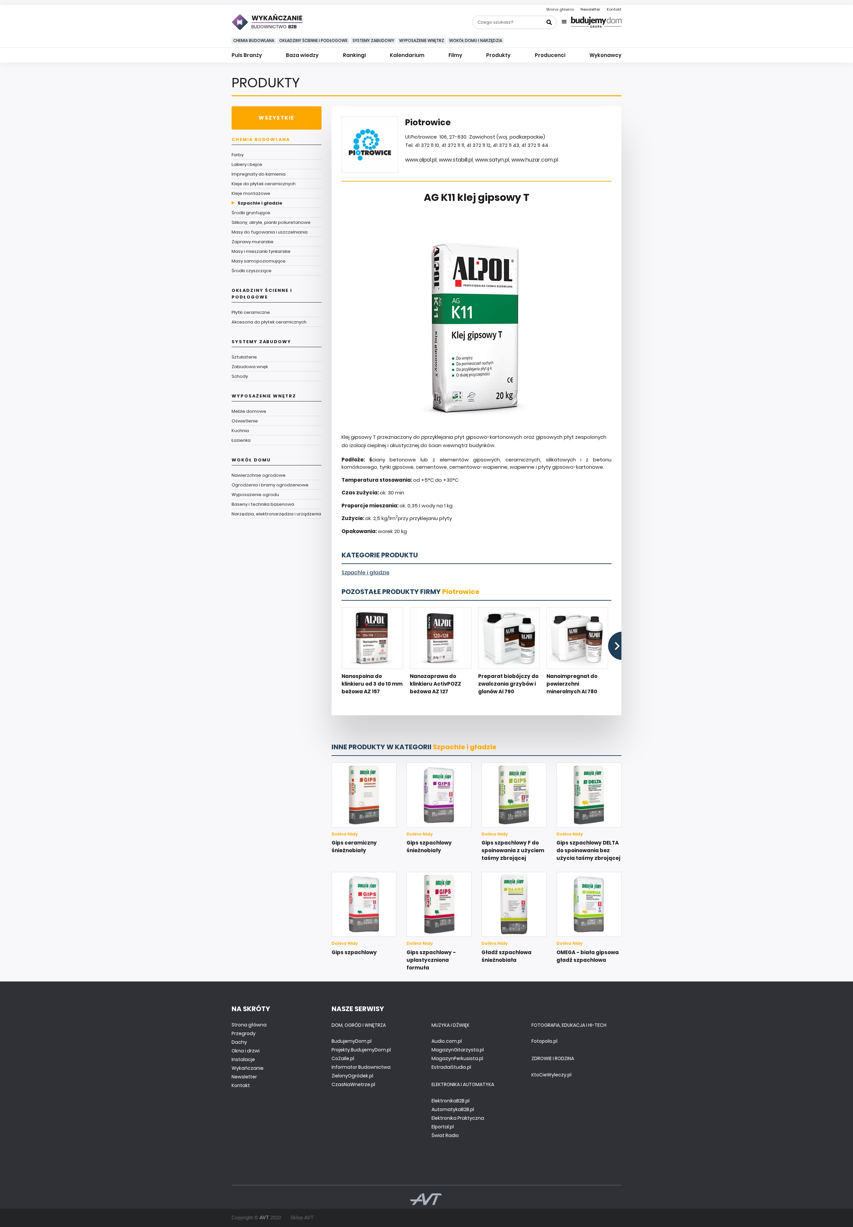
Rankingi (354, 55)
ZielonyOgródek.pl (352, 1075)
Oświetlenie (245, 421)
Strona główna (560, 9)
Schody (240, 376)
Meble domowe (249, 411)
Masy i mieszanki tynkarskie (261, 251)
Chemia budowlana (253, 40)
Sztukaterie (244, 357)
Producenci (550, 55)
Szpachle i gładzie (260, 203)
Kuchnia (240, 430)
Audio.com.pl (446, 1041)
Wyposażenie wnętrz (421, 40)
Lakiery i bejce (247, 164)
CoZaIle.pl (343, 1058)
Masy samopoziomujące (259, 261)
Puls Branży (247, 55)
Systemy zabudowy (373, 40)
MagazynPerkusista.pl (457, 1058)
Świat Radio (445, 1135)
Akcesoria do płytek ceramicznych (269, 322)
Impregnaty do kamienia (259, 174)
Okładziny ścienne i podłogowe (313, 40)
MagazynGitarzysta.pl (457, 1049)
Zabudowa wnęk (250, 366)
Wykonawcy (605, 55)
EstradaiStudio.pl (451, 1067)
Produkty (498, 55)
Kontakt (614, 9)
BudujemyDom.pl (352, 1041)
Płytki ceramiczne (251, 312)
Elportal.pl (442, 1126)
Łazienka (241, 440)
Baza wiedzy (302, 55)
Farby (238, 155)
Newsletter (590, 9)
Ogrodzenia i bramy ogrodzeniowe (270, 485)
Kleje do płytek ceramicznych (264, 184)
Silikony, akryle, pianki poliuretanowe (271, 222)
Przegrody (244, 1033)
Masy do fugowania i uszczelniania (270, 232)
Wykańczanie (248, 1068)
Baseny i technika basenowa (263, 504)
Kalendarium (407, 55)
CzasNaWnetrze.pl (353, 1084)
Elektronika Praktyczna (457, 1118)
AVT (264, 1218)
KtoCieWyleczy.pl (551, 1074)
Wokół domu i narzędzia (475, 40)
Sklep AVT (302, 1218)
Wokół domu (251, 460)
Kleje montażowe (251, 193)
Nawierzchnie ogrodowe (259, 475)
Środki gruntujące (251, 213)
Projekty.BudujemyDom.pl (361, 1049)
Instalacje (243, 1059)
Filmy (455, 55)
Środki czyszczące (252, 271)
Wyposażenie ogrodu (255, 494)
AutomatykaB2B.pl (452, 1109)
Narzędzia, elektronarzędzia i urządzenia (276, 514)
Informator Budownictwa (361, 1067)
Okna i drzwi (246, 1050)
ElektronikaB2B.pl (450, 1100)
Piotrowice (460, 591)
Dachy (239, 1042)
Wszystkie (276, 117)
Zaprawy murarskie (253, 242)
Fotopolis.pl (544, 1041)
